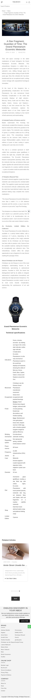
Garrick (17, 637)
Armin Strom (4, 635)
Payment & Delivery (6, 675)
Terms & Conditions (6, 670)
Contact (3, 690)
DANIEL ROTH (19, 632)
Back (15, 598)
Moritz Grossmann (6, 654)
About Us (3, 683)
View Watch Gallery (11, 578)
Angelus (3, 632)
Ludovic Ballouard (5, 644)
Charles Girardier (5, 639)
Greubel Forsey (19, 642)
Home (3, 11)
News (8, 11)
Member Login (5, 665)
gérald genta (18, 639)
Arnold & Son (4, 637)
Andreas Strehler (5, 630)
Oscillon (3, 656)
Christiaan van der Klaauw (8, 642)
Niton (2, 652)
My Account (4, 667)
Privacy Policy (4, 672)
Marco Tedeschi (5, 649)
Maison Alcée (4, 647)
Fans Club (3, 688)
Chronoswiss (18, 630)
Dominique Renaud (20, 635)
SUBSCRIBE (25, 621)
